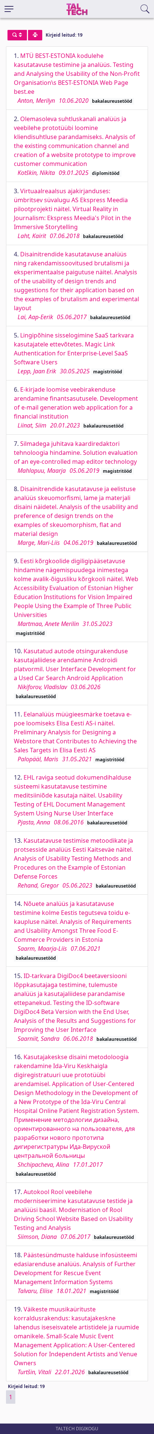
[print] (35, 35)
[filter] (17, 35)
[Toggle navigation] (9, 9)
